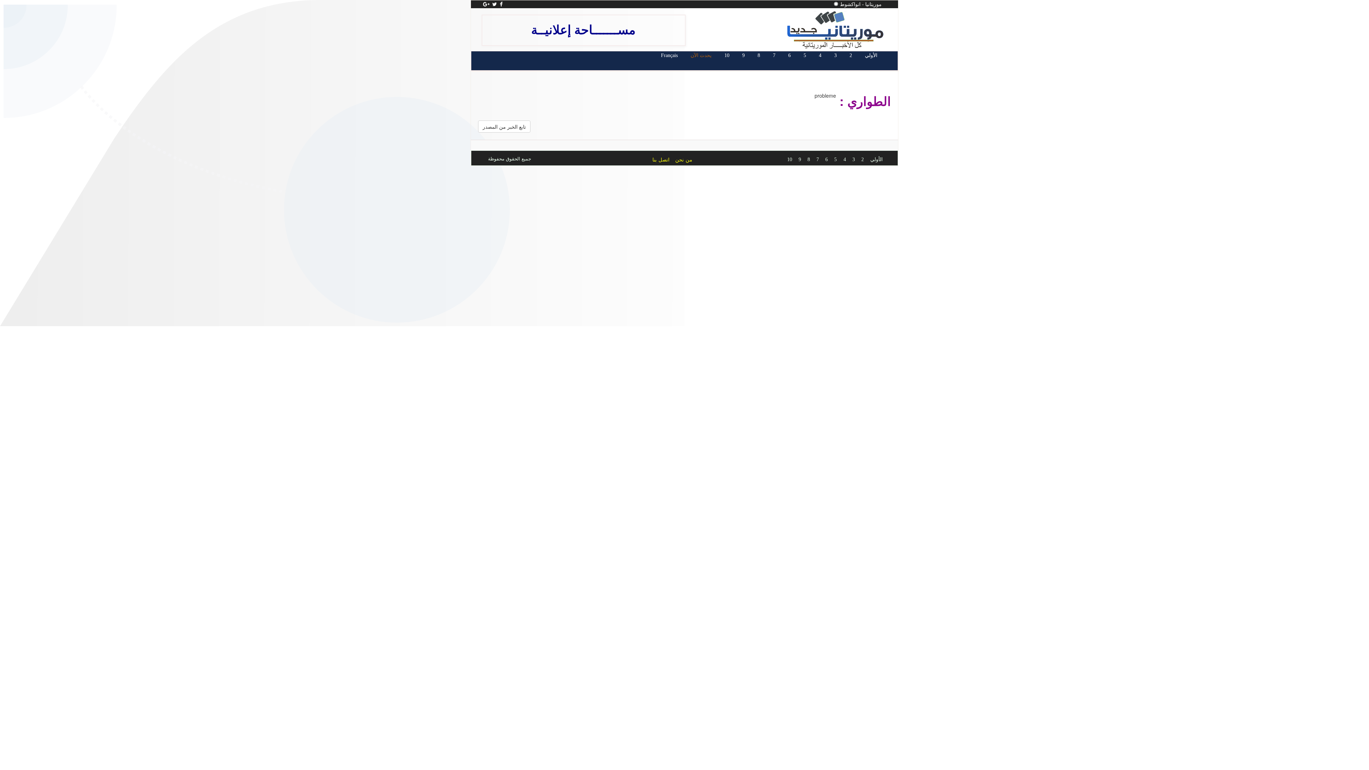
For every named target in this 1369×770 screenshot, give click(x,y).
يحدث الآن (701, 55)
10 (726, 55)
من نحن (683, 160)
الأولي (871, 55)
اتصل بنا (661, 160)
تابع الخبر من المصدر (504, 126)
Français (669, 55)
